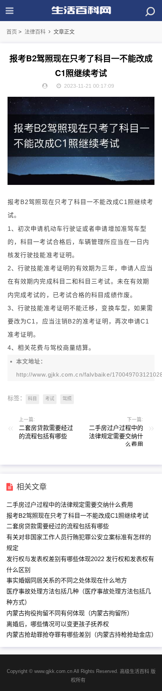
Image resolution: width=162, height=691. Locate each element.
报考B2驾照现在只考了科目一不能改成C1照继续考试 (77, 516)
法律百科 (35, 32)
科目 (32, 398)
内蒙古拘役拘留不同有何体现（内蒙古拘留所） (69, 613)
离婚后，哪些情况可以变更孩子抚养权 (57, 624)
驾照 (67, 398)
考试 (49, 398)
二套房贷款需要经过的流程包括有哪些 (57, 526)
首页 (11, 32)
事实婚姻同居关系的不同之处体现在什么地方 (66, 580)
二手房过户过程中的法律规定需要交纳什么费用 (69, 505)
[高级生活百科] (81, 10)
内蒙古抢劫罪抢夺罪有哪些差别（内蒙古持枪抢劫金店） (81, 635)
